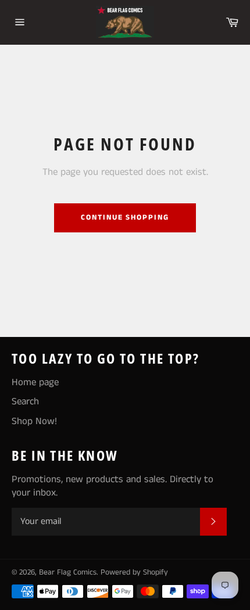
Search (25, 401)
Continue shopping (125, 217)
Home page (35, 382)
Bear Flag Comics (68, 572)
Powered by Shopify (134, 572)
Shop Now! (34, 421)
